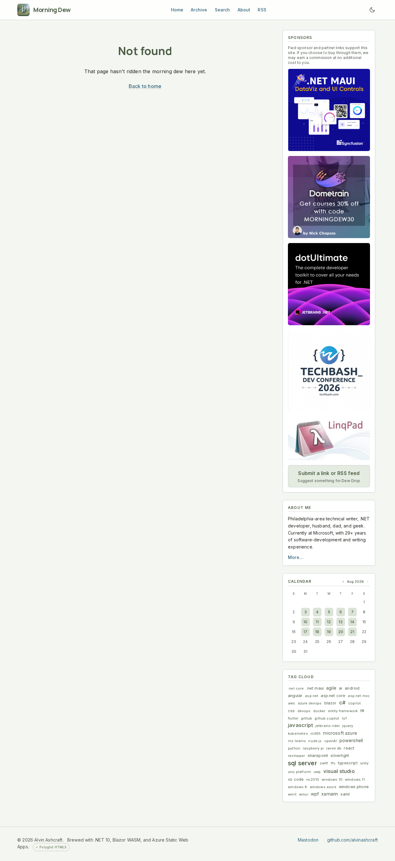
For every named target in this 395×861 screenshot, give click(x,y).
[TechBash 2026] (329, 371)
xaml (345, 794)
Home (177, 9)
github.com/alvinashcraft (352, 839)
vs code (296, 779)
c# (342, 702)
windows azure (323, 787)
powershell (351, 740)
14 (352, 622)
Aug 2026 (355, 581)
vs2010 (312, 779)
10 (305, 622)
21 (352, 631)
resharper (296, 756)
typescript (348, 763)
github (306, 718)
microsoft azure (340, 733)
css (291, 710)
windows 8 (297, 787)
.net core (296, 688)
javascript (300, 725)
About (244, 9)
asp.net (311, 696)
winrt (292, 794)
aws (291, 703)
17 (305, 631)
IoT (344, 718)
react (349, 748)
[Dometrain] (329, 197)
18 (317, 631)
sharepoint (318, 755)
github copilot (326, 718)
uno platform (299, 772)
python (294, 748)
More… (295, 557)
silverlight (340, 755)
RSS (262, 9)
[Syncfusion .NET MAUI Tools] (329, 110)
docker (319, 711)
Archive (199, 9)
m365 (315, 733)
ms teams (297, 741)
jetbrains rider (327, 726)
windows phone (354, 786)
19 (329, 631)
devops (304, 711)
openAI (330, 741)
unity (364, 763)
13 (341, 622)
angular (295, 695)
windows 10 (332, 779)
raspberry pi (313, 748)
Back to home (145, 86)
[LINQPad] (329, 438)
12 (329, 622)
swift (324, 763)
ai (340, 688)
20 (340, 631)
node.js (315, 741)
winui (303, 794)
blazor (330, 703)
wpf (315, 793)
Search (222, 9)
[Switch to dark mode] (372, 9)
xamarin (329, 793)
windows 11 (355, 779)
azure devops (310, 703)
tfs (333, 763)
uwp (317, 772)
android (352, 688)
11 (317, 622)
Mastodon (308, 839)
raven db (333, 748)
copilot (354, 703)
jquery (347, 726)
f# (362, 710)
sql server (302, 763)
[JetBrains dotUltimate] (329, 284)
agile (331, 688)
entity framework (343, 711)
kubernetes (298, 733)
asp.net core (333, 695)
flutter (293, 718)
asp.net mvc (359, 696)
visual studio (339, 771)
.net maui (315, 688)
